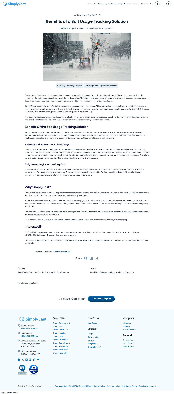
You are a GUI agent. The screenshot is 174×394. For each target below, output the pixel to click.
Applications (110, 4)
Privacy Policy (99, 386)
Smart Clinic (58, 336)
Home (90, 4)
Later (92, 268)
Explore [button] (127, 4)
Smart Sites (98, 4)
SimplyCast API (94, 347)
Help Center (128, 343)
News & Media (129, 329)
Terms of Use (61, 386)
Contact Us (128, 340)
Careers (126, 326)
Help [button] (151, 4)
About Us (127, 323)
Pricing (119, 4)
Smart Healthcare (60, 329)
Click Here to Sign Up (101, 298)
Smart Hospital (59, 333)
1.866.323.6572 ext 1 (29, 328)
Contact (144, 4)
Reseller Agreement (147, 386)
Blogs (71, 28)
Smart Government (61, 251)
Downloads (93, 337)
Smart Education (60, 339)
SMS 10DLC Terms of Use (80, 386)
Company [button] (135, 4)
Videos (91, 340)
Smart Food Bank (60, 349)
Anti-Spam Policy (129, 386)
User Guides (128, 346)
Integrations (93, 343)
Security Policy (113, 386)
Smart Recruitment (61, 343)
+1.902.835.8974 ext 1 (30, 336)
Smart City (57, 326)
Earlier (22, 268)
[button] (157, 3)
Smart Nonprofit (60, 353)
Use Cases (92, 323)
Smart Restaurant (60, 346)
